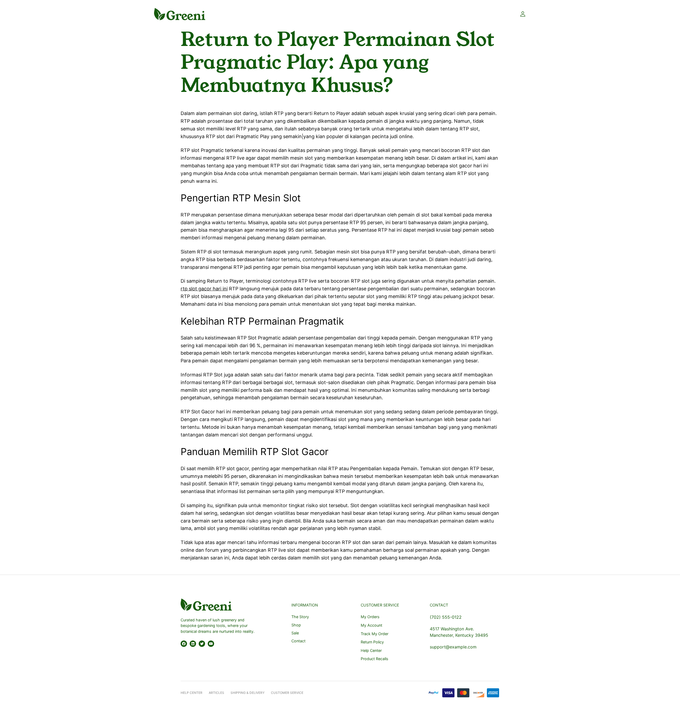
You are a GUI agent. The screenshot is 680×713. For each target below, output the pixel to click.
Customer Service (287, 693)
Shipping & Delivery (248, 693)
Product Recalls (374, 658)
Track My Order (374, 633)
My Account (371, 625)
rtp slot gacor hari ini (204, 288)
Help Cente (190, 693)
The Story (300, 616)
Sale (295, 633)
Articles (216, 693)
